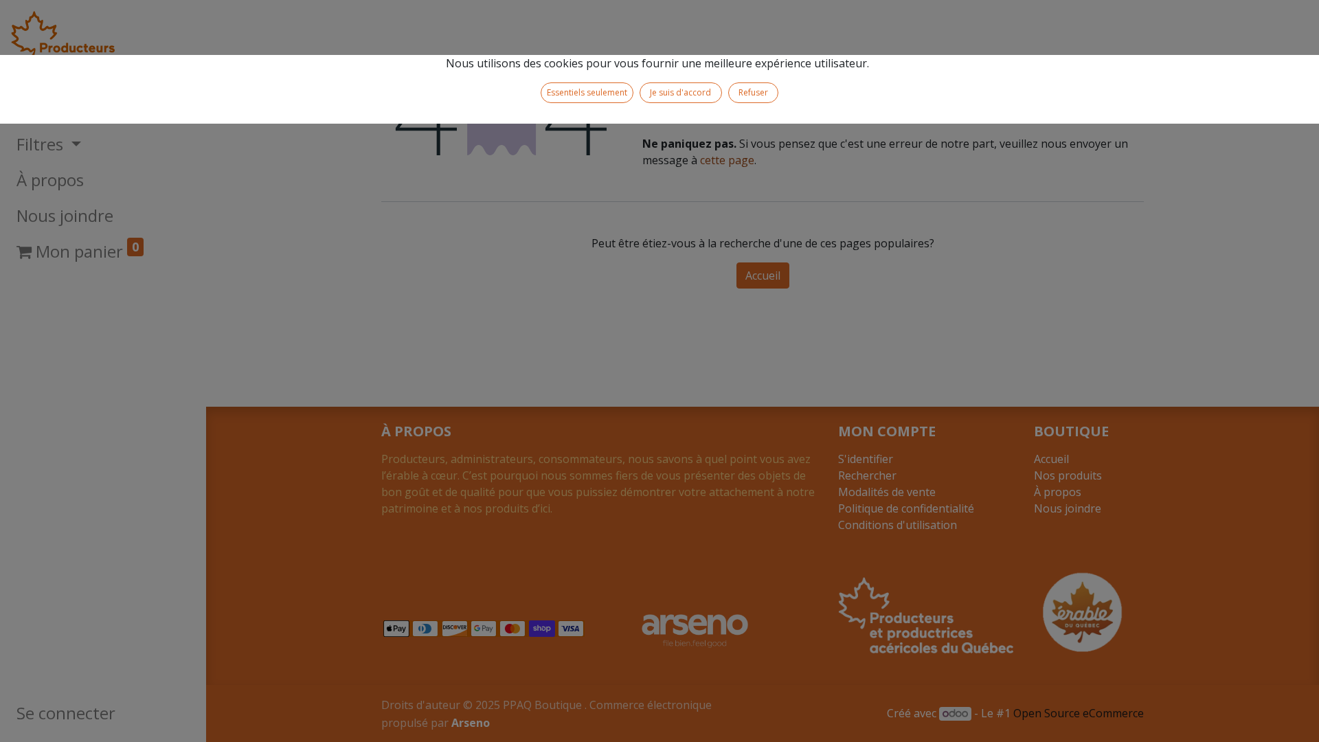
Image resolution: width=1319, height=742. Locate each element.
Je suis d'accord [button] (680, 92)
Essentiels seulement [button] (587, 92)
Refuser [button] (753, 92)
